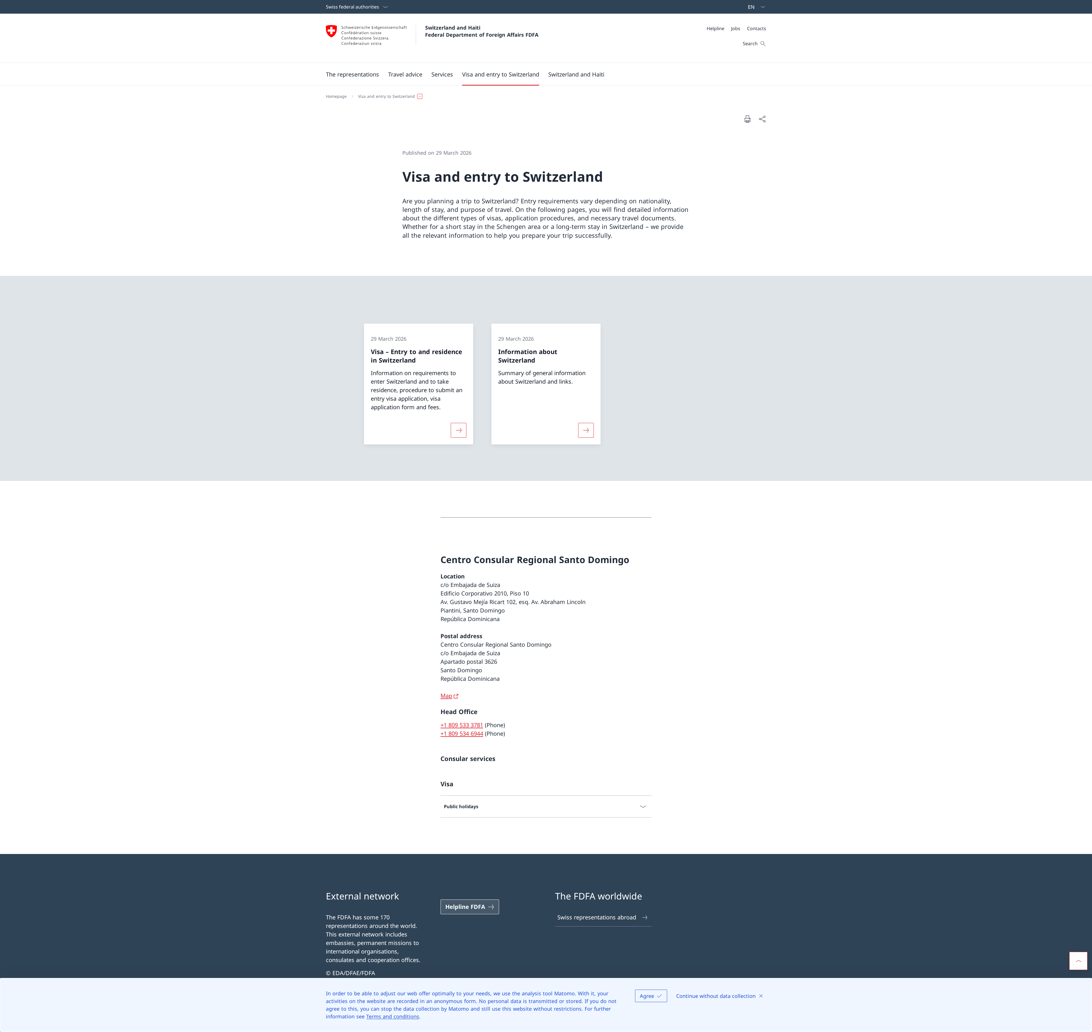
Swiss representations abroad (596, 917)
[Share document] (762, 118)
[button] (352, 74)
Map (446, 696)
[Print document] (747, 118)
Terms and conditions (392, 1016)
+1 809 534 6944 (461, 733)
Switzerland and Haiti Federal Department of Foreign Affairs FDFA (481, 31)
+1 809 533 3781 (461, 725)
